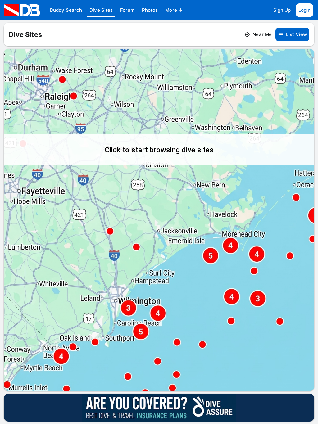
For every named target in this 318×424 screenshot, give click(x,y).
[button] (66, 10)
